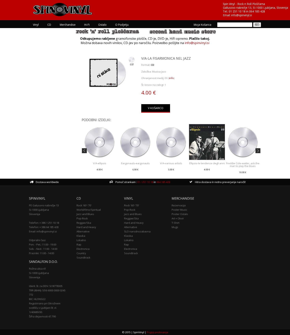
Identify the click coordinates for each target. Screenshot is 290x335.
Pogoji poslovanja (157, 332)
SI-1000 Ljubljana (39, 209)
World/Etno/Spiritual (89, 209)
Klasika (81, 236)
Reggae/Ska (84, 223)
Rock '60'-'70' (84, 205)
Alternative (83, 231)
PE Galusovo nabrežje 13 (44, 205)
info (171, 78)
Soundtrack (83, 257)
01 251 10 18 (237, 11)
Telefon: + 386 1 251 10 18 (44, 223)
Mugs (175, 227)
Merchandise (68, 24)
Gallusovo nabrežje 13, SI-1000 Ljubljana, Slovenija (255, 7)
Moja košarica (202, 24)
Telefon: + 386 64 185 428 (43, 227)
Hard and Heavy (86, 227)
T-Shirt (175, 223)
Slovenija (34, 214)
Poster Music (179, 209)
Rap (79, 244)
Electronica (83, 249)
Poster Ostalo (180, 214)
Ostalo (102, 24)
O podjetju (122, 24)
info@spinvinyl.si (241, 15)
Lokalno (81, 240)
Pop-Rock (82, 218)
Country (81, 253)
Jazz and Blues (85, 214)
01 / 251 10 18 (145, 182)
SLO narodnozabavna (137, 231)
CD (49, 24)
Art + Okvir (178, 218)
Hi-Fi (87, 24)
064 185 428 (257, 11)
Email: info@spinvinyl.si (43, 231)
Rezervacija (179, 205)
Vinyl (36, 24)
